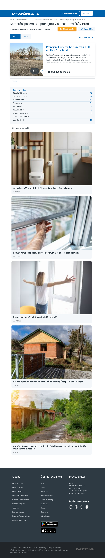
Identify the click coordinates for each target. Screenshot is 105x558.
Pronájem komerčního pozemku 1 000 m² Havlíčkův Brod (68, 49)
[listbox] (86, 37)
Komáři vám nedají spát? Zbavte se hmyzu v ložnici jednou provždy (46, 253)
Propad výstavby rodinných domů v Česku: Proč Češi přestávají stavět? (48, 382)
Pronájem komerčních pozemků (45, 20)
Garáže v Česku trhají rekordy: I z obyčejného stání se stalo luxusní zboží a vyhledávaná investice (49, 447)
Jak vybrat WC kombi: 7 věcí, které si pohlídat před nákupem (42, 188)
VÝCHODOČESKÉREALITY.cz (20, 20)
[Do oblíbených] (42, 71)
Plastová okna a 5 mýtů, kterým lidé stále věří (35, 317)
